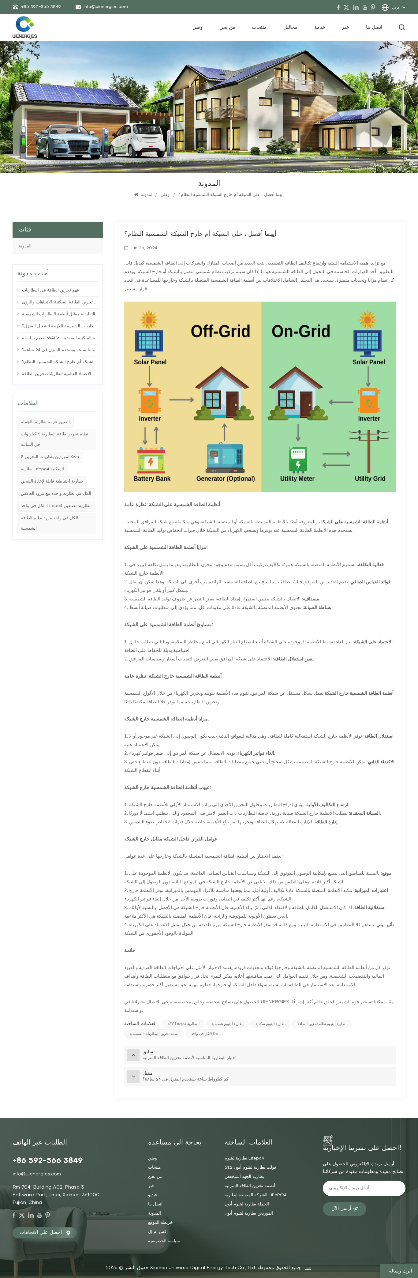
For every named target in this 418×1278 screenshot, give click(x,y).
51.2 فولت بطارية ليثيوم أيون (250, 1168)
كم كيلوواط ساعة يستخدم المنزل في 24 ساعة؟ (60, 350)
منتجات (259, 27)
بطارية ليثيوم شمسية (227, 1024)
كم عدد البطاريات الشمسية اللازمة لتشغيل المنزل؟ (60, 326)
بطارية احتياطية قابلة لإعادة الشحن (52, 481)
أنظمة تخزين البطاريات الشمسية (154, 1034)
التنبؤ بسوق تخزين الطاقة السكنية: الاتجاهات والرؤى (60, 302)
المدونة (147, 195)
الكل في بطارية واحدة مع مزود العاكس (56, 494)
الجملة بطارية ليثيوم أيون (247, 1204)
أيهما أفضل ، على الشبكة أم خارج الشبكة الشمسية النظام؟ (60, 362)
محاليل (290, 27)
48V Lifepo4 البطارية (184, 1024)
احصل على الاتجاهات (41, 1232)
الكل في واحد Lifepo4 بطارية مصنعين (56, 506)
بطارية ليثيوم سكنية (271, 1024)
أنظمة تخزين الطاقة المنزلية (250, 1186)
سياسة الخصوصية (164, 1241)
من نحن (227, 27)
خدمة (319, 27)
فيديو (152, 1195)
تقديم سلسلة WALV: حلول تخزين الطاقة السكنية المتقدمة (60, 338)
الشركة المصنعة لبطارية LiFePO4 (255, 1195)
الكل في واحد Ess (204, 1034)
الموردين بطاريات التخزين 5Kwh (50, 457)
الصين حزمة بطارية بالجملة (45, 422)
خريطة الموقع (160, 1223)
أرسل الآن (341, 1209)
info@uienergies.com (106, 7)
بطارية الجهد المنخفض (244, 1177)
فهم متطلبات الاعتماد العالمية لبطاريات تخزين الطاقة (60, 374)
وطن (197, 27)
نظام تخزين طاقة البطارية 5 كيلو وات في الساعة (54, 439)
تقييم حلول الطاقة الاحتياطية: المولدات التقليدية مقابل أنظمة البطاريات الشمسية (60, 314)
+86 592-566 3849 (41, 7)
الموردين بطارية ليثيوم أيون (249, 1214)
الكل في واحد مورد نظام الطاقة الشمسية (49, 523)
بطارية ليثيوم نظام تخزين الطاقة (321, 1024)
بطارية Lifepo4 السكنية (42, 469)
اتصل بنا (374, 27)
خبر (345, 27)
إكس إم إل (158, 1232)
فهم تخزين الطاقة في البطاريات (50, 290)
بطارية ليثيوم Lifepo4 (244, 1158)
